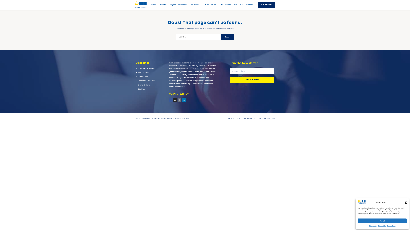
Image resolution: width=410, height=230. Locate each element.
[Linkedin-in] (184, 100)
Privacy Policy (373, 226)
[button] (406, 202)
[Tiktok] (179, 100)
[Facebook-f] (171, 100)
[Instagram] (175, 100)
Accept (382, 221)
